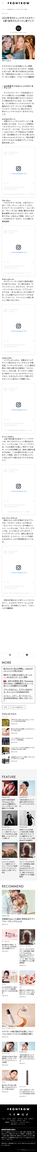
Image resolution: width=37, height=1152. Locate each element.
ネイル (5, 707)
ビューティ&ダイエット (17, 707)
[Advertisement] (18, 630)
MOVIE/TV (20, 1118)
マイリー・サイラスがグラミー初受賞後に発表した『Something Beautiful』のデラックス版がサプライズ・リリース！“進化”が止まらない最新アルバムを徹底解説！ (27, 869)
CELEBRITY (31, 1118)
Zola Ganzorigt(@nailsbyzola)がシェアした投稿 (18, 194)
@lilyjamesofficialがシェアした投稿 (19, 511)
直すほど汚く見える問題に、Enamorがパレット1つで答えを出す (18, 669)
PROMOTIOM (6, 797)
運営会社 (7, 1122)
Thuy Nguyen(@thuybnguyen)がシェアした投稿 (19, 273)
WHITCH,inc (24, 1150)
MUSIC (25, 1118)
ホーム (3, 9)
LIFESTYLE (19, 1120)
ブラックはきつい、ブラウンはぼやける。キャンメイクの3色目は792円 (17, 690)
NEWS (3, 1118)
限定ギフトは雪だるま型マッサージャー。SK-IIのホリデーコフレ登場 (17, 676)
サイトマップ (21, 1124)
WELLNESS (12, 1120)
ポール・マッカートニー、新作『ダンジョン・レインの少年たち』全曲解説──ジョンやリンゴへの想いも (9, 834)
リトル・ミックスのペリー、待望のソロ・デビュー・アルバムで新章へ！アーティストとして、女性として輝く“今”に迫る (9, 867)
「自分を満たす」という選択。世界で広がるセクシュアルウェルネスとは (27, 803)
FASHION (9, 1118)
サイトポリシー (14, 1122)
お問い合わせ (14, 1124)
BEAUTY (14, 1118)
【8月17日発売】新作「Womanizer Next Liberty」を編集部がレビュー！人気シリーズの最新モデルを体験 (18, 683)
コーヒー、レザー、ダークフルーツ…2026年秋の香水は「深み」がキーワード (18, 698)
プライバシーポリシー (25, 1122)
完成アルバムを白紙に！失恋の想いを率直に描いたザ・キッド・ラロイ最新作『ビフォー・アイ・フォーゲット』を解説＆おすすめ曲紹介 (27, 835)
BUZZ (24, 1120)
